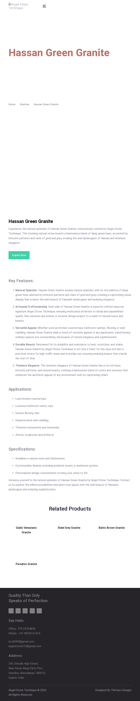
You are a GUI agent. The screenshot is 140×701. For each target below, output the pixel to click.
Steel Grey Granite (69, 527)
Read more (29, 537)
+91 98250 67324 (29, 633)
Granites (24, 104)
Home (12, 104)
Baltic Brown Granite (112, 527)
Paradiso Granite (26, 564)
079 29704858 (26, 628)
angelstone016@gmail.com (25, 646)
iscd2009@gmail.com (21, 641)
